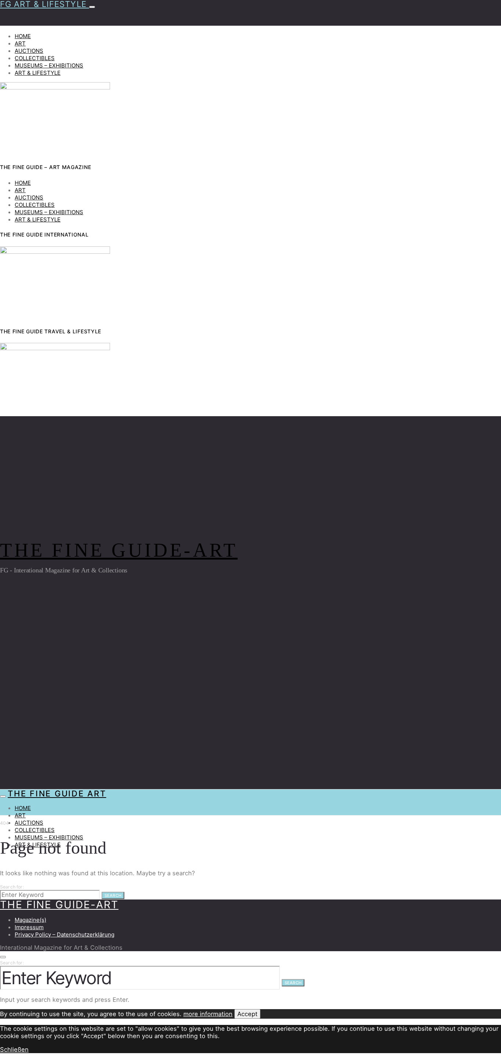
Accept (247, 1014)
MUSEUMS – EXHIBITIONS (49, 65)
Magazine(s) (30, 919)
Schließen (14, 1049)
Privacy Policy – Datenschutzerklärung (64, 934)
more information (208, 1014)
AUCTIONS (29, 50)
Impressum (29, 927)
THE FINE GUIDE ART (57, 793)
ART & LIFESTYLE (38, 72)
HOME (23, 36)
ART (20, 43)
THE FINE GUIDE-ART (119, 550)
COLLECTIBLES (35, 58)
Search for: (12, 887)
